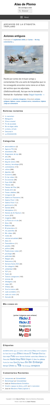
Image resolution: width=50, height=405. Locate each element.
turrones (8, 279)
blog (34, 350)
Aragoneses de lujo (11, 154)
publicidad (8, 256)
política (7, 248)
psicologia (8, 253)
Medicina (8, 225)
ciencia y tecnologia (12, 164)
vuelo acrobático (10, 292)
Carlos (30, 40)
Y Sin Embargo (26, 366)
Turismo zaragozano (12, 276)
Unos (11, 365)
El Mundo (25, 353)
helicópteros (9, 210)
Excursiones (9, 179)
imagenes (22, 99)
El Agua (14, 354)
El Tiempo (33, 353)
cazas (18, 101)
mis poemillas (10, 230)
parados (7, 246)
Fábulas (7, 185)
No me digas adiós (11, 126)
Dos (9, 353)
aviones (29, 351)
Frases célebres (10, 192)
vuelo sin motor (10, 294)
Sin (26, 362)
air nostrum (20, 351)
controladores (9, 167)
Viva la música (10, 289)
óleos (7, 241)
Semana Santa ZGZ (12, 264)
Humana (22, 356)
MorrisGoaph (9, 381)
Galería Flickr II (10, 202)
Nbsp (18, 359)
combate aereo (26, 101)
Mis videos (8, 233)
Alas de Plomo (25, 4)
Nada (12, 359)
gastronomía (9, 205)
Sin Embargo (36, 362)
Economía (8, 174)
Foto (13, 356)
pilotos (42, 359)
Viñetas (7, 286)
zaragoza (35, 365)
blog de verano (10, 162)
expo (8, 356)
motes (7, 236)
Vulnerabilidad (21, 378)
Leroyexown (9, 378)
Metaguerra (9, 119)
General (7, 207)
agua (15, 351)
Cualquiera (43, 351)
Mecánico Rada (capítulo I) (20, 388)
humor (7, 215)
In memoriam (9, 116)
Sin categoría (9, 266)
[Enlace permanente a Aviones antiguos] (24, 75)
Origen (28, 359)
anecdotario (9, 151)
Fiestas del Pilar (10, 187)
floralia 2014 (9, 190)
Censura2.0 (9, 131)
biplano (12, 101)
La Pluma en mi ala (11, 220)
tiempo (5, 365)
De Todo (5, 354)
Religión (7, 259)
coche (38, 351)
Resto (22, 362)
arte (6, 156)
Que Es (16, 362)
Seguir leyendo (36, 94)
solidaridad (8, 269)
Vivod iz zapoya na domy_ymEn (16, 386)
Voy (15, 366)
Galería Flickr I (10, 200)
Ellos (19, 353)
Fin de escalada (10, 124)
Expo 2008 (8, 182)
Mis (8, 359)
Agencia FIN (9, 149)
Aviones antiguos (14, 36)
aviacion (16, 99)
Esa (43, 353)
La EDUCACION (10, 134)
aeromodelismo (10, 146)
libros (7, 223)
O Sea (34, 359)
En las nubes (9, 177)
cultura (7, 169)
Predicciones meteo (12, 251)
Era (40, 353)
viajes (7, 284)
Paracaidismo (9, 243)
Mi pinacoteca (10, 228)
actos (11, 350)
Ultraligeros (9, 281)
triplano (43, 101)
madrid (33, 356)
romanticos (36, 101)
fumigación (8, 195)
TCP (6, 271)
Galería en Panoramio (12, 197)
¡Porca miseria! (10, 121)
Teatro (7, 274)
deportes (8, 172)
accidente (6, 351)
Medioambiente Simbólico (20, 383)
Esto (4, 356)
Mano (37, 356)
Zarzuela (8, 297)
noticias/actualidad (11, 238)
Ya (19, 364)
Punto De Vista (8, 362)
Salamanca (9, 261)
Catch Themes (31, 401)
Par (38, 359)
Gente (17, 356)
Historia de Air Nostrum (13, 213)
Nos (23, 359)
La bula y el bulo (10, 129)
